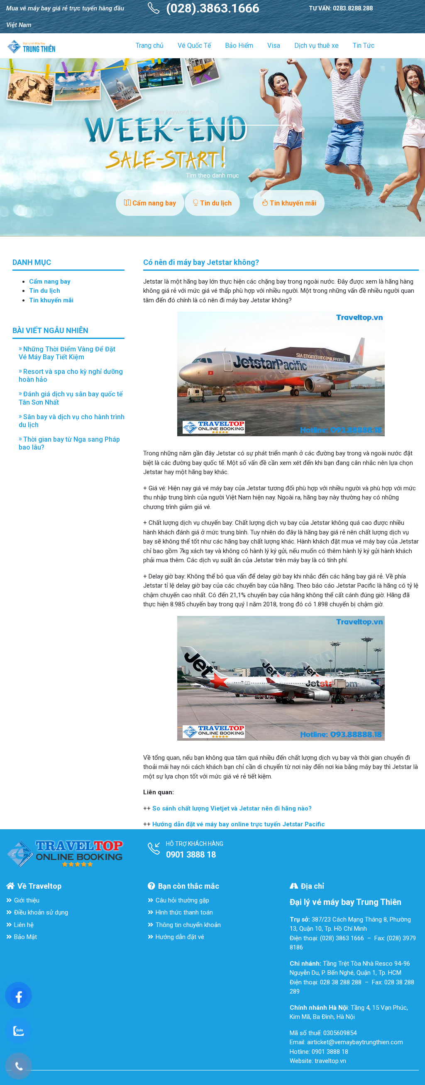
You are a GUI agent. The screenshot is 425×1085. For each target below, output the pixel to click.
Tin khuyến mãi (292, 203)
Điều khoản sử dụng (41, 912)
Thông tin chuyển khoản (188, 925)
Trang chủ (150, 45)
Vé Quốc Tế (194, 45)
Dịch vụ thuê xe (316, 45)
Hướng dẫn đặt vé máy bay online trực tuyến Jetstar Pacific (238, 824)
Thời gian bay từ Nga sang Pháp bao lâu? (69, 443)
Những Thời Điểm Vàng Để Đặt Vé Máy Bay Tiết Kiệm (67, 353)
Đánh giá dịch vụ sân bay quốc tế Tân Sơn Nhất (71, 398)
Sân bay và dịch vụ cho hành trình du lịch (72, 421)
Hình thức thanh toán (184, 912)
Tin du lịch (215, 203)
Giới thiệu (26, 900)
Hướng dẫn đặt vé (180, 937)
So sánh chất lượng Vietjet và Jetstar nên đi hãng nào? (232, 808)
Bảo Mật (25, 937)
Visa (273, 45)
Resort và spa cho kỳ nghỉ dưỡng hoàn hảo (71, 375)
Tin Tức (363, 45)
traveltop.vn (330, 1061)
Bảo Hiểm (239, 45)
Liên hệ (24, 925)
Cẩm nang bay (153, 203)
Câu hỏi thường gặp (182, 900)
